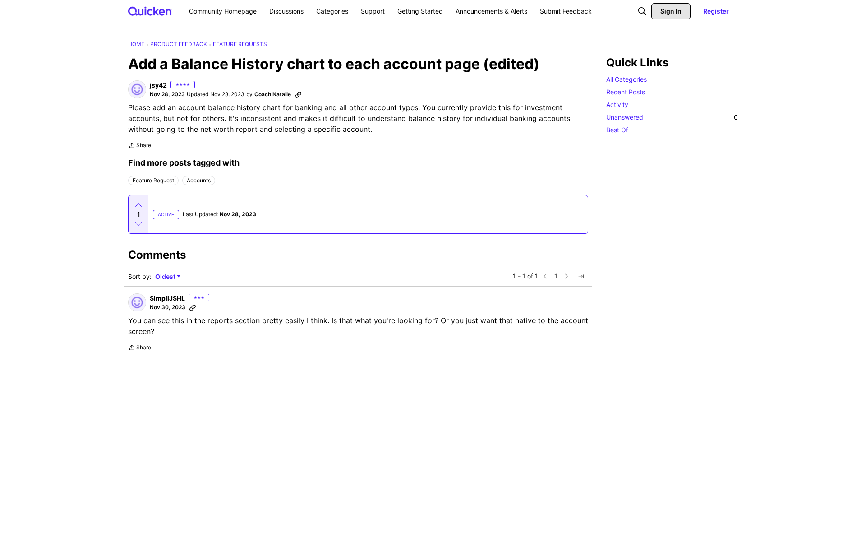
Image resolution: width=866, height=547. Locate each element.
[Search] (642, 11)
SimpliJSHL (167, 298)
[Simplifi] (150, 11)
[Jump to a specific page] (581, 276)
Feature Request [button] (153, 180)
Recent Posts (625, 92)
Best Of (617, 130)
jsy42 (158, 85)
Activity (617, 104)
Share (139, 146)
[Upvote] (138, 205)
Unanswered (672, 117)
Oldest (166, 277)
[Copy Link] (298, 94)
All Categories (626, 79)
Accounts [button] (199, 180)
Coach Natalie (272, 94)
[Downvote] (138, 223)
